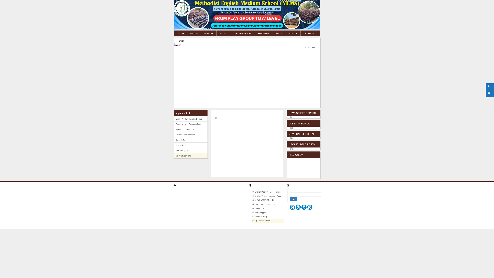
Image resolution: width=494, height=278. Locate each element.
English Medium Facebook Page (189, 119)
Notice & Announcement (185, 134)
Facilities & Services (243, 33)
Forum (279, 33)
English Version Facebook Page (188, 124)
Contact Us (292, 33)
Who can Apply (182, 150)
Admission (224, 33)
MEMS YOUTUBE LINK (185, 129)
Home (181, 33)
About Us (194, 33)
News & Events (263, 33)
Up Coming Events (183, 155)
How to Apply (181, 145)
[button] (490, 86)
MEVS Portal (309, 33)
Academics (208, 33)
